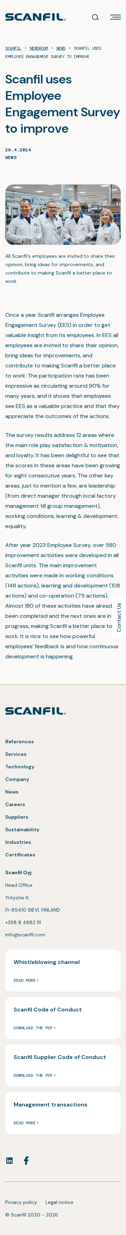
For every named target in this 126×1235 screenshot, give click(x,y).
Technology (19, 766)
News (11, 157)
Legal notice (60, 1202)
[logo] (35, 17)
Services (16, 754)
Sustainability (22, 829)
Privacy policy (21, 1202)
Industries (18, 842)
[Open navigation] (115, 17)
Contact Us (118, 617)
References (19, 741)
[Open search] (95, 17)
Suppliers (16, 817)
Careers (15, 804)
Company (17, 779)
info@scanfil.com (25, 934)
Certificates (20, 855)
